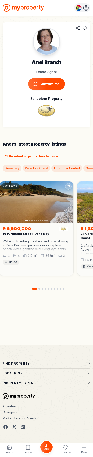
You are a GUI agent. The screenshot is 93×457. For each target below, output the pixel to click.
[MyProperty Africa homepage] (19, 396)
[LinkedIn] (23, 427)
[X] (14, 427)
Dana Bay (12, 168)
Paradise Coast (36, 168)
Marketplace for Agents (19, 418)
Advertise (9, 406)
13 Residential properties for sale (31, 156)
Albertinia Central (67, 168)
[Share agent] (78, 28)
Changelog (10, 412)
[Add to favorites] (85, 28)
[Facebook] (6, 427)
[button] (36, 245)
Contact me (49, 84)
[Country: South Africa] (82, 7)
